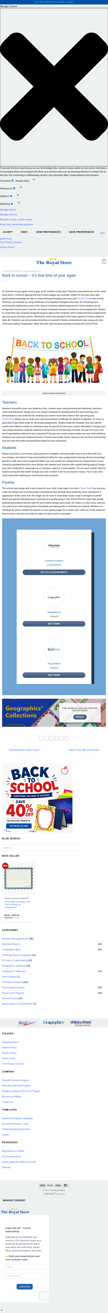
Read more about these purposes (16, 224)
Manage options (8, 209)
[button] (54, 87)
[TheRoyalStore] (54, 261)
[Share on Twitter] (51, 738)
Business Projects (11, 944)
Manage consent (14, 1200)
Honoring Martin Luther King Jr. (24, 750)
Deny (24, 232)
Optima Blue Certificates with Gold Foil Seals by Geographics (17, 904)
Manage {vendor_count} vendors (16, 219)
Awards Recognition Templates (17, 1118)
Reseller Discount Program (15, 1080)
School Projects (32, 271)
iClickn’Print (83, 298)
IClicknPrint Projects (12, 271)
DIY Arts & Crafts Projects (15, 960)
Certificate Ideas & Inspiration (16, 955)
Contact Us (7, 1102)
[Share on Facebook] (46, 738)
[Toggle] (104, 944)
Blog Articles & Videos (13, 1151)
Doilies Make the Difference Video (19, 1162)
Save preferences (81, 232)
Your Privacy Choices (11, 242)
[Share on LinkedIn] (66, 738)
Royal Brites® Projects (13, 987)
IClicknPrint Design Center (15, 1124)
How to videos (9, 977)
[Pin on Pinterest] (61, 738)
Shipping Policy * (10, 1042)
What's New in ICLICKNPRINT (17, 1004)
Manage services (8, 214)
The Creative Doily (11, 1156)
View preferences (48, 232)
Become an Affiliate (11, 1096)
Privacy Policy (7, 247)
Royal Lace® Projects (13, 993)
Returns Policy (9, 1047)
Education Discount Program (16, 1085)
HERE (61, 2)
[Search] (82, 848)
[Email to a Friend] (56, 738)
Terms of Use (8, 1058)
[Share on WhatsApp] (41, 738)
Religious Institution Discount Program (21, 1091)
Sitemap (6, 1167)
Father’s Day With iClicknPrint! (84, 750)
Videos (5, 1135)
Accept (8, 232)
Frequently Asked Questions (16, 1129)
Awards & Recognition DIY (15, 939)
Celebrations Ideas (11, 949)
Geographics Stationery (14, 966)
